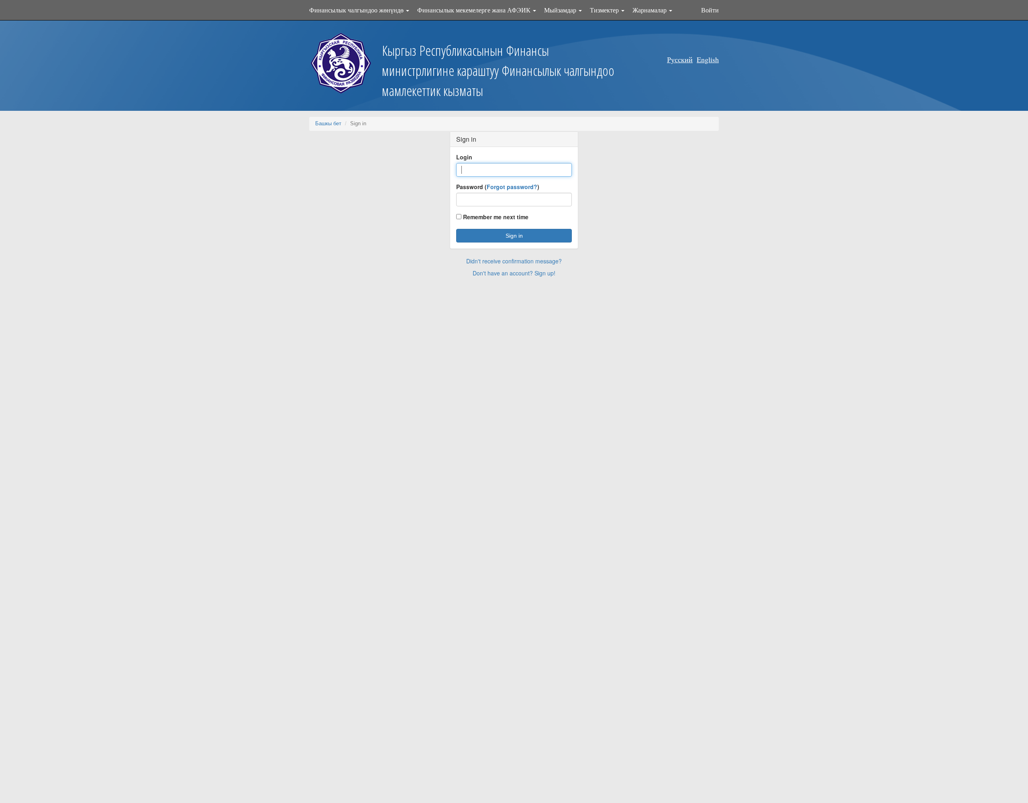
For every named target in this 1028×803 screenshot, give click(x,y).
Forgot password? (512, 187)
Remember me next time (494, 217)
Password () (497, 187)
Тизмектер (605, 10)
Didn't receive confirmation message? (514, 261)
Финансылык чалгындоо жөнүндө (357, 10)
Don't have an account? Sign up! (514, 273)
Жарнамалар (650, 10)
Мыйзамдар (561, 10)
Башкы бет (328, 123)
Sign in (514, 235)
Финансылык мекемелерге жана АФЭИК (474, 10)
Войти (710, 10)
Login (464, 157)
